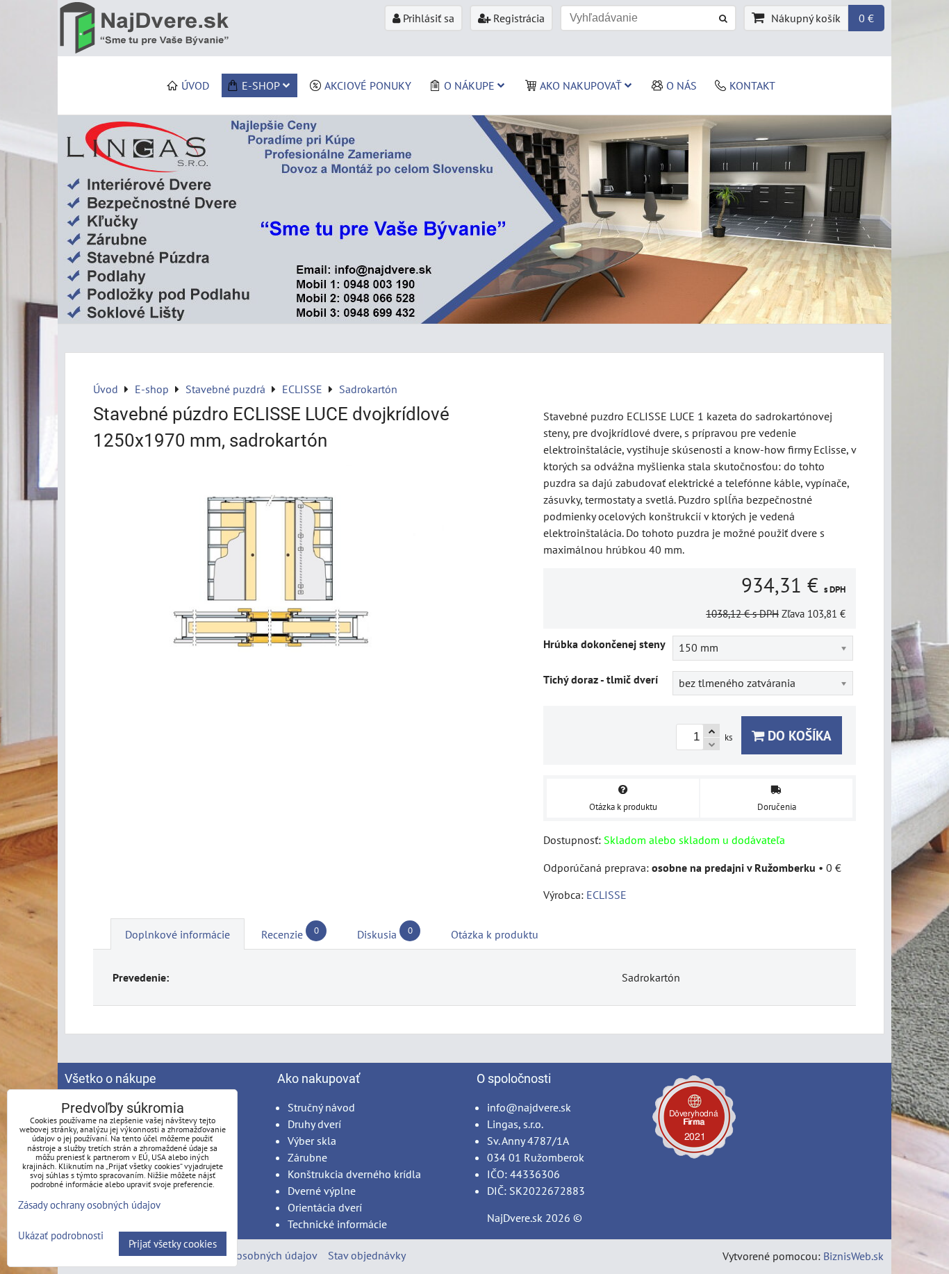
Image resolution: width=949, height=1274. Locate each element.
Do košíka (798, 735)
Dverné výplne (322, 1191)
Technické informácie (337, 1224)
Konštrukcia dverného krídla (354, 1174)
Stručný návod (321, 1107)
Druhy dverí (314, 1124)
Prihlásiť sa (427, 18)
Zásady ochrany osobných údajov (239, 1255)
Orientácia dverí (325, 1207)
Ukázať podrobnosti (61, 1236)
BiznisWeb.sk (853, 1256)
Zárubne (307, 1157)
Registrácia (517, 18)
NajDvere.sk (515, 1218)
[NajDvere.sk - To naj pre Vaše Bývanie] (474, 319)
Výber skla (312, 1141)
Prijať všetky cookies (173, 1243)
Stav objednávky (367, 1255)
